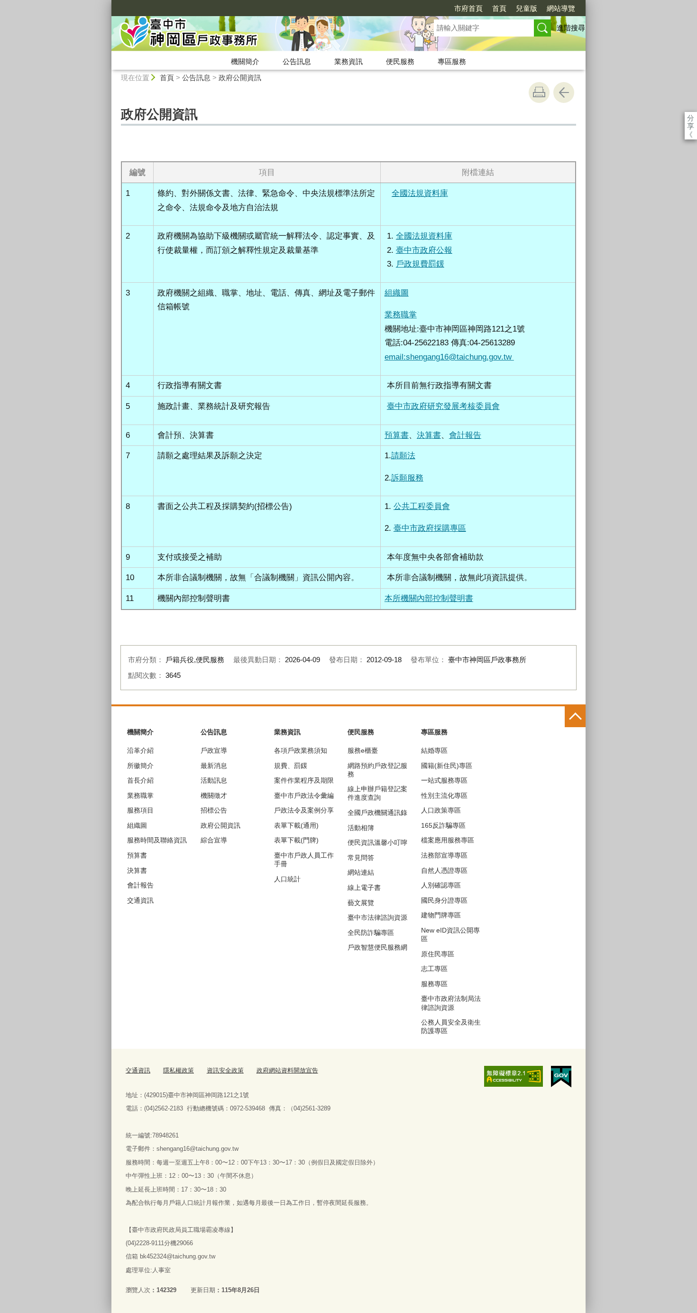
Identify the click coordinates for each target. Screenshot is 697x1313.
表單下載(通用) (296, 825)
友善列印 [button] (539, 92)
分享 (690, 117)
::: (107, 4)
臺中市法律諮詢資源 (377, 917)
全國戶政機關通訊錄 (377, 812)
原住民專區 (437, 954)
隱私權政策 (178, 1070)
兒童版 (526, 8)
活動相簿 (361, 828)
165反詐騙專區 (443, 825)
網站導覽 (561, 8)
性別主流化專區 (444, 795)
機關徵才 (214, 795)
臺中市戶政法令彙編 (304, 795)
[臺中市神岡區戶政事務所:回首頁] (261, 35)
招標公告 (214, 810)
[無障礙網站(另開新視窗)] (513, 1076)
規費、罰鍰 (290, 765)
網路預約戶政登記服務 (377, 770)
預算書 (397, 435)
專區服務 (452, 61)
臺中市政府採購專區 (430, 528)
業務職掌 (401, 314)
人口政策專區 (441, 810)
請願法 (403, 455)
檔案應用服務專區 (447, 840)
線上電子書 (364, 887)
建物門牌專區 (441, 915)
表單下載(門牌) (296, 840)
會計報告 (465, 435)
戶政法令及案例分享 (304, 810)
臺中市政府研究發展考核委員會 (443, 406)
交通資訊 (140, 900)
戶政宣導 (214, 750)
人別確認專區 (441, 885)
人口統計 (287, 879)
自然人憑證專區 (444, 870)
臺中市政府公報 (424, 250)
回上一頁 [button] (563, 92)
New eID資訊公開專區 (450, 934)
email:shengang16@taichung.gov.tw (449, 356)
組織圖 (137, 825)
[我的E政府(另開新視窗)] (561, 1077)
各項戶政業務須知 (300, 750)
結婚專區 (434, 750)
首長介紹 (140, 780)
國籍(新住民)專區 (446, 765)
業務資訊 (348, 61)
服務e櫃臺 (363, 750)
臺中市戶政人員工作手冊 (304, 859)
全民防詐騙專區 (371, 932)
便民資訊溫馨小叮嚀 (377, 842)
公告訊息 (297, 61)
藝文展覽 (361, 902)
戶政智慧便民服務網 (377, 947)
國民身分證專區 (444, 900)
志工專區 (434, 968)
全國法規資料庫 (420, 193)
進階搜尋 (571, 28)
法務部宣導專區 (444, 855)
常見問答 (361, 857)
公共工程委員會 (422, 506)
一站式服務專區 (444, 780)
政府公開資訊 (240, 78)
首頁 (499, 8)
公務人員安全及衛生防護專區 (451, 1026)
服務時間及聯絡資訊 (157, 840)
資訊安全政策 (225, 1070)
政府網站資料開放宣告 (287, 1070)
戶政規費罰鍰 (420, 263)
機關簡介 (245, 61)
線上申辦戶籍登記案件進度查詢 (377, 793)
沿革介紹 (140, 750)
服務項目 (140, 810)
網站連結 (361, 872)
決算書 (429, 435)
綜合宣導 (214, 840)
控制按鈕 (575, 716)
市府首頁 (468, 8)
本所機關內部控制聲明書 (429, 598)
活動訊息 (214, 780)
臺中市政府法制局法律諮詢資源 (451, 1003)
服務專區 (434, 984)
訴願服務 (407, 477)
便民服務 (400, 61)
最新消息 (214, 765)
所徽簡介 (140, 765)
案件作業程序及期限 (304, 780)
